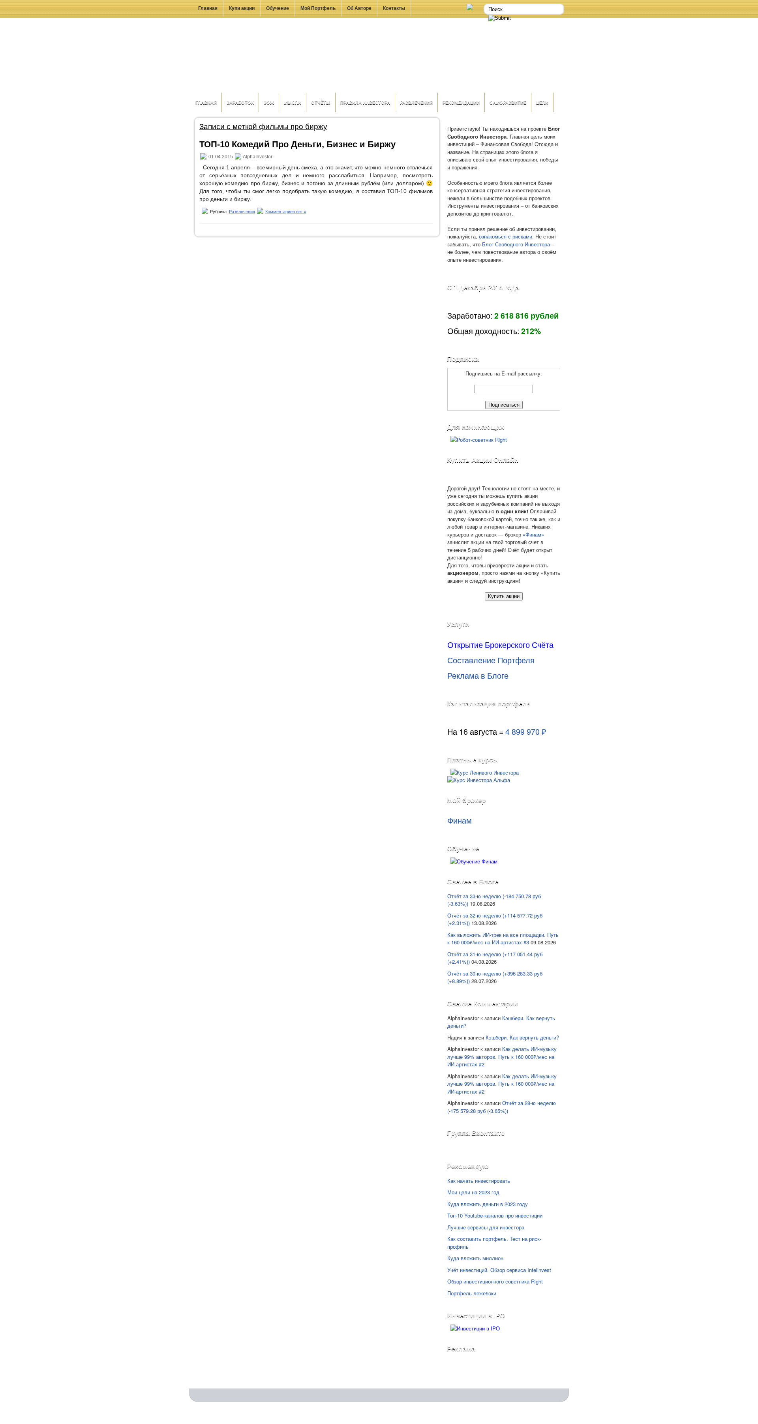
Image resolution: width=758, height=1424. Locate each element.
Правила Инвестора (365, 102)
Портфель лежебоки (471, 1293)
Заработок (240, 102)
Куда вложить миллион (475, 1258)
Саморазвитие (508, 102)
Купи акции (242, 8)
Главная (208, 8)
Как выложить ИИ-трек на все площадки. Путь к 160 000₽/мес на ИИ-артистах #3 (503, 938)
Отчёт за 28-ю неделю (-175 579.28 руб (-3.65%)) (501, 1106)
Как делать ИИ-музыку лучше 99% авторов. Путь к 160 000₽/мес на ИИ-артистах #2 (502, 1056)
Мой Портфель (318, 8)
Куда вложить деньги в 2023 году (487, 1204)
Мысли (292, 102)
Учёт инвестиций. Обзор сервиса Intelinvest (499, 1270)
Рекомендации (461, 102)
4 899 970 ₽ (525, 731)
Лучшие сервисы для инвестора (485, 1227)
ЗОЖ (269, 102)
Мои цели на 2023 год (473, 1192)
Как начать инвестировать (478, 1180)
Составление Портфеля (491, 660)
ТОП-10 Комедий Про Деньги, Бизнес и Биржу (297, 144)
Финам (459, 820)
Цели (542, 102)
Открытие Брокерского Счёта (500, 644)
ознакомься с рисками (505, 236)
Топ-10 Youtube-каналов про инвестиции (494, 1215)
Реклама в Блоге (477, 675)
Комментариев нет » (285, 211)
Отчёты (320, 102)
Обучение (277, 8)
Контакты (394, 8)
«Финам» (533, 534)
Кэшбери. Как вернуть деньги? (522, 1037)
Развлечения (416, 102)
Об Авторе (359, 8)
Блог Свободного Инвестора (516, 244)
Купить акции (504, 596)
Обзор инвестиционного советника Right (495, 1281)
